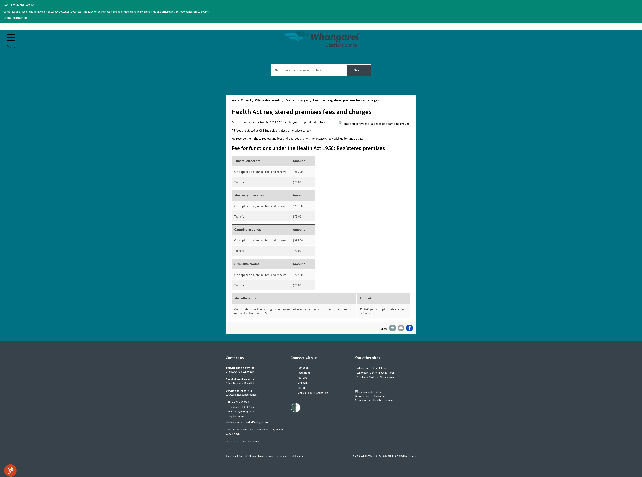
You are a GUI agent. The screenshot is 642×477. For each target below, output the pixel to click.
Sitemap (299, 455)
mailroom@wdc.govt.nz (241, 411)
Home (232, 100)
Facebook (303, 367)
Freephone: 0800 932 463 (241, 407)
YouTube (302, 377)
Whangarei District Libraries (373, 368)
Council (246, 100)
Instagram (304, 372)
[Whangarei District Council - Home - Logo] (321, 39)
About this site (266, 455)
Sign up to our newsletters (313, 392)
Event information (15, 18)
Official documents (268, 100)
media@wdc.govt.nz (256, 422)
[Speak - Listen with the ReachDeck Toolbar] (10, 470)
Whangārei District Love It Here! (375, 372)
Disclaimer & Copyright (237, 455)
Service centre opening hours (242, 441)
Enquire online (235, 416)
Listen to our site (284, 455)
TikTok (301, 387)
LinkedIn (303, 382)
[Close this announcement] (638, 3)
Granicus (412, 455)
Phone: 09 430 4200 (238, 402)
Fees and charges (297, 100)
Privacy (254, 455)
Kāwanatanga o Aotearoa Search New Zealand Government (374, 398)
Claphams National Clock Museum (376, 377)
